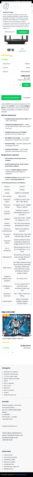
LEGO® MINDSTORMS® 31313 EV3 (13, 339)
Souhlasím (23, 32)
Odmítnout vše (9, 32)
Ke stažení (27, 98)
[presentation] (2, 335)
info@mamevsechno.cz (9, 426)
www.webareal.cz (21, 474)
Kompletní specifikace (11, 98)
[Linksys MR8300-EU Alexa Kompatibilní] (16, 37)
